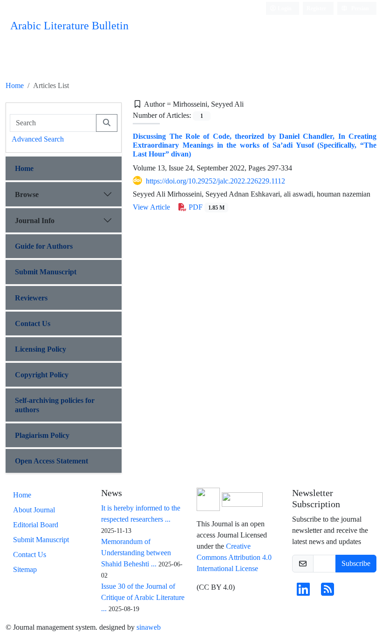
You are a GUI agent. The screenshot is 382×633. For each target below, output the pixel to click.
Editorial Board (35, 524)
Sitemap (25, 569)
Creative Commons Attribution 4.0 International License (234, 557)
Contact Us (32, 323)
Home (15, 85)
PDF (206, 207)
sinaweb (148, 627)
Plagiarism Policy (42, 435)
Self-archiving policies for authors (55, 405)
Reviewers (31, 297)
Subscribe (355, 563)
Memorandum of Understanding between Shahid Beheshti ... (136, 552)
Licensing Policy (40, 349)
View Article (151, 207)
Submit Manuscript (45, 271)
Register (316, 8)
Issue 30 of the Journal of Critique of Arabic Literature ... (142, 597)
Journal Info (35, 220)
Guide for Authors (44, 246)
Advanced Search (38, 139)
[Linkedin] (303, 592)
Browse (27, 194)
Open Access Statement (51, 460)
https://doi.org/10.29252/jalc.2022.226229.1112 (215, 181)
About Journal (34, 509)
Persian (359, 8)
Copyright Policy (41, 374)
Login (284, 8)
